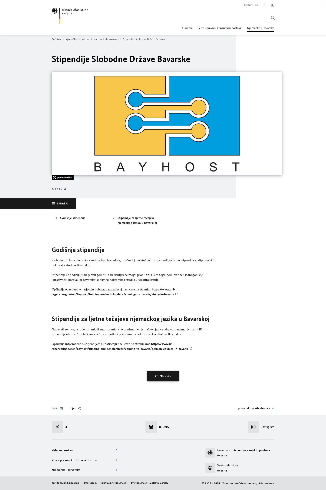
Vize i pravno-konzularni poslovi (220, 28)
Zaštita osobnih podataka (65, 483)
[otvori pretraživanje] (272, 16)
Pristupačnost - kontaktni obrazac (149, 483)
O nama (187, 28)
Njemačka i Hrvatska (260, 29)
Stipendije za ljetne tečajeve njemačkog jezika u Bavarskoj (137, 220)
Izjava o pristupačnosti (113, 483)
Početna (56, 39)
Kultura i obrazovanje (106, 39)
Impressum (90, 483)
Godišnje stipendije (72, 218)
